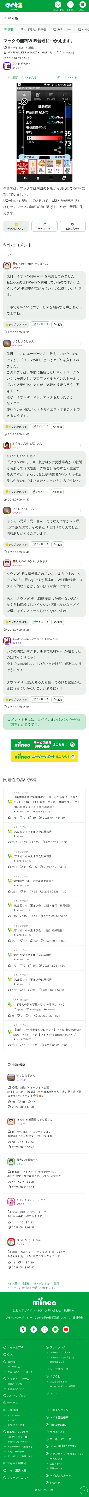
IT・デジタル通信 (21, 47)
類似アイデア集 (15, 1383)
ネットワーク (14, 1415)
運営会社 (78, 1317)
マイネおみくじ (57, 1459)
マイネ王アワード (60, 1439)
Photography (58, 1424)
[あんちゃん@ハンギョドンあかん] (7, 640)
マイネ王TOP (15, 1347)
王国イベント (56, 1468)
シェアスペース (59, 1369)
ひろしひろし (20, 341)
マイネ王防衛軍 (59, 1417)
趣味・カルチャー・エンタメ (21, 1372)
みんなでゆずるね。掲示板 (62, 1386)
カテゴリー (64, 29)
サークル (12, 1402)
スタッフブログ (16, 1395)
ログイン (44, 719)
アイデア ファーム (18, 1378)
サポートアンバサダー (18, 1441)
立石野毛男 (19, 63)
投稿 (10, 29)
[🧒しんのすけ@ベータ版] (7, 265)
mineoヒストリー (60, 1431)
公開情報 (12, 1410)
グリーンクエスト (18, 1477)
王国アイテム (56, 1463)
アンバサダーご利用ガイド (20, 1456)
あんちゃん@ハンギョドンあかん (32, 638)
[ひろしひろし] (7, 343)
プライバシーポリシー (18, 1317)
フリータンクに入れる (60, 1352)
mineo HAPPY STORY (63, 1446)
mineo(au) (68, 52)
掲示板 (13, 18)
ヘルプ (38, 1310)
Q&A (10, 1354)
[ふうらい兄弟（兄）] (7, 445)
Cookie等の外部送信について (52, 1317)
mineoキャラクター (17, 1425)
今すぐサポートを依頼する (20, 1446)
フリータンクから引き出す (62, 1357)
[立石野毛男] (7, 66)
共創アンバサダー (16, 1451)
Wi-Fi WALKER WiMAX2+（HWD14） (31, 52)
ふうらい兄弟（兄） (24, 443)
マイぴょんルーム (60, 1475)
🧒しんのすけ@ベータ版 (27, 263)
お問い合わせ (53, 1310)
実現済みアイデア (16, 1388)
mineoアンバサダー (19, 1431)
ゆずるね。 (56, 1376)
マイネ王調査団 (16, 1463)
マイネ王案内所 (16, 1470)
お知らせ (55, 1482)
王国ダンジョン (59, 1410)
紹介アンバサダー (16, 1437)
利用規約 (69, 1310)
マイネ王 (12, 1420)
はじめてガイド (22, 1310)
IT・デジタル (14, 1367)
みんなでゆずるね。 (59, 1381)
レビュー (55, 1393)
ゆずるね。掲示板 (35, 29)
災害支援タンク (57, 1362)
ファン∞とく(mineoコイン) (66, 1453)
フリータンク (58, 1347)
